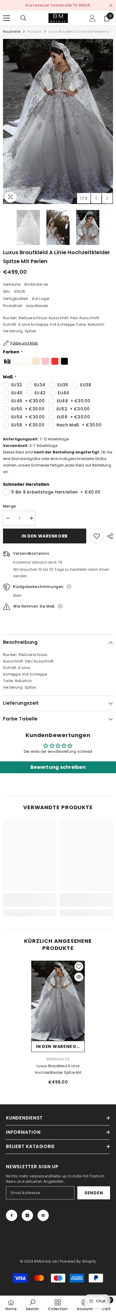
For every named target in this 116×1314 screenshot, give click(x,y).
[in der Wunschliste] (96, 536)
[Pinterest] (43, 1215)
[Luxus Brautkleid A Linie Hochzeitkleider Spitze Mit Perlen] (58, 1001)
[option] (58, 121)
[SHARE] (108, 536)
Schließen (111, 5)
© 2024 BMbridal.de (38, 1261)
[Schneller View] (78, 977)
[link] (30, 903)
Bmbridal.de (36, 284)
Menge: (10, 506)
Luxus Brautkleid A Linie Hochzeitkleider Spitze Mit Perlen (58, 1069)
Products (34, 31)
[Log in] (92, 18)
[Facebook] (11, 1215)
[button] (96, 198)
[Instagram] (27, 1215)
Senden (93, 1193)
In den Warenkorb (44, 536)
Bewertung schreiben (58, 767)
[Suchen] (23, 18)
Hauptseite (12, 31)
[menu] (6, 18)
